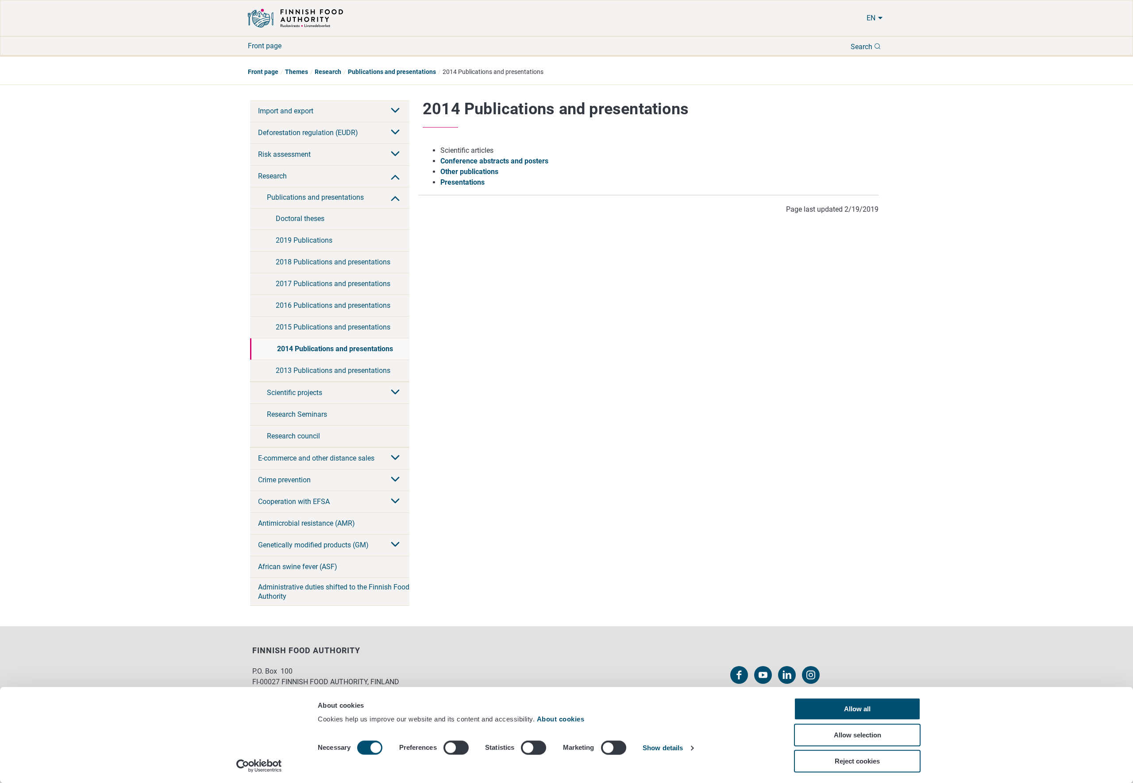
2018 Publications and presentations (333, 262)
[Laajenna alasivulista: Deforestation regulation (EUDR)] (395, 132)
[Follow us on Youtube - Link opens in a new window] (763, 675)
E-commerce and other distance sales (316, 458)
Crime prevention (284, 480)
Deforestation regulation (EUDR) (308, 132)
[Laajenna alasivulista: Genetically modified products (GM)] (395, 545)
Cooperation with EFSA (294, 501)
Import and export (285, 111)
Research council (293, 436)
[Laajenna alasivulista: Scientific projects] (395, 392)
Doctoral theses (300, 218)
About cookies (561, 719)
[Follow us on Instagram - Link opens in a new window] (811, 675)
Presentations (462, 182)
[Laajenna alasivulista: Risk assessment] (395, 154)
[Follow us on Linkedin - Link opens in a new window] (787, 675)
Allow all (857, 709)
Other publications (469, 171)
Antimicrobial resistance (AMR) (306, 523)
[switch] (456, 747)
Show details (663, 748)
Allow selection (857, 735)
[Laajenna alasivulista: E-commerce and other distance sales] (395, 458)
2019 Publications (304, 240)
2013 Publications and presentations (333, 370)
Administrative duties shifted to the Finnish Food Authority (333, 592)
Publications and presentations (392, 71)
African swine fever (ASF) (297, 566)
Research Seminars (297, 414)
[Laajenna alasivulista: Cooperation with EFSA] (395, 501)
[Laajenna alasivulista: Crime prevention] (395, 480)
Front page (264, 46)
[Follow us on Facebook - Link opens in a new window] (739, 675)
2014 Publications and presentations (335, 349)
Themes (296, 71)
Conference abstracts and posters (494, 161)
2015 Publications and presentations (333, 327)
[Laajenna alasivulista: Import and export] (395, 111)
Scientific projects (294, 392)
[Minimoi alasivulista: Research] (395, 176)
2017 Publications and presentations (333, 283)
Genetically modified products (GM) (313, 545)
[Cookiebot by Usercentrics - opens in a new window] (259, 765)
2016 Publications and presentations (333, 305)
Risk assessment (284, 154)
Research (328, 71)
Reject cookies (857, 761)
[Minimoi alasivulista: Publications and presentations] (395, 197)
